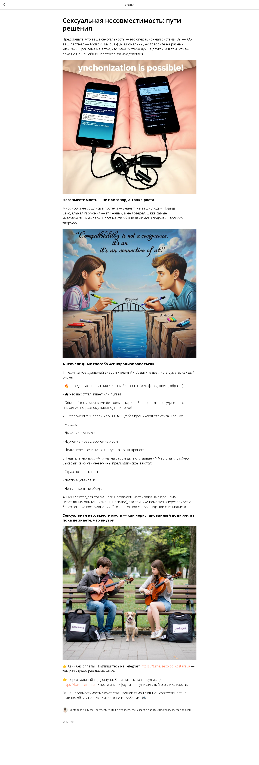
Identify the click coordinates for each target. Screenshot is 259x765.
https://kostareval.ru (79, 684)
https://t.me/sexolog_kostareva (165, 666)
